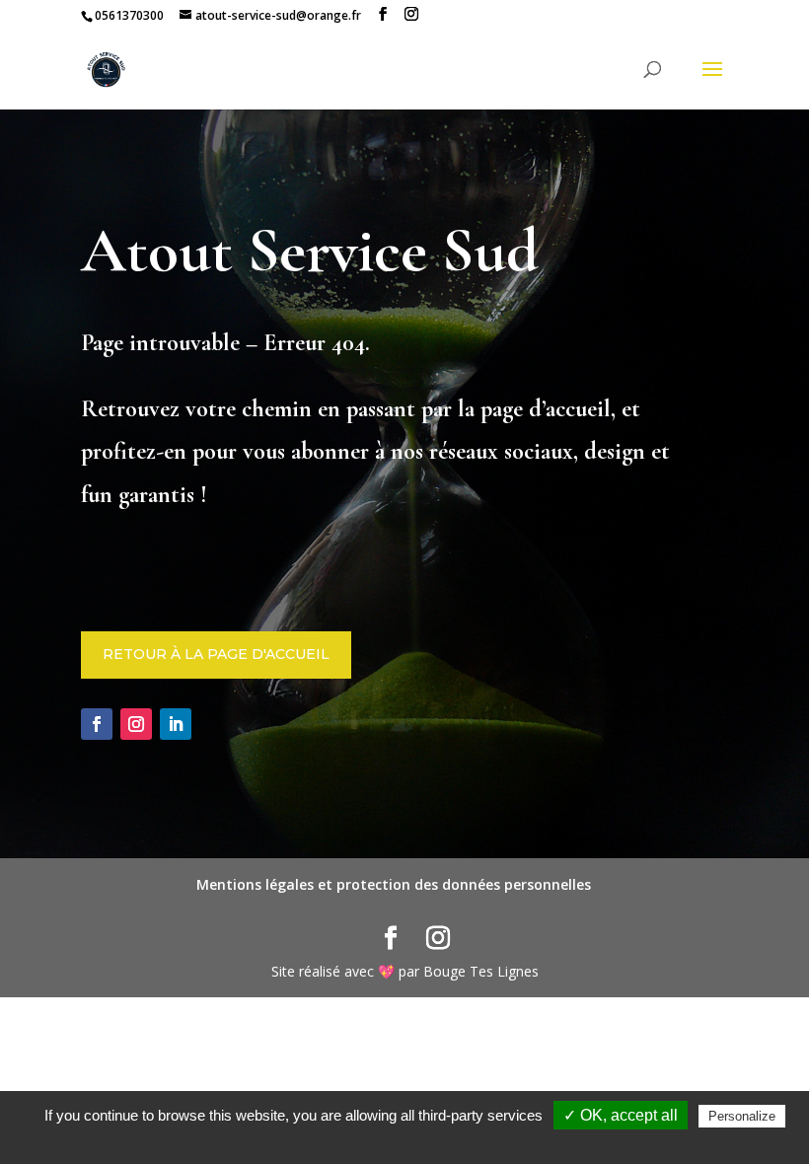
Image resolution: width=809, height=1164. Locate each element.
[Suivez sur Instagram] (136, 724)
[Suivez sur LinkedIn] (175, 724)
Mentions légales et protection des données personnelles (393, 884)
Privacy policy (414, 1142)
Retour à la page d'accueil (216, 654)
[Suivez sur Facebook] (96, 724)
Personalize (741, 1116)
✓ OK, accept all (620, 1115)
